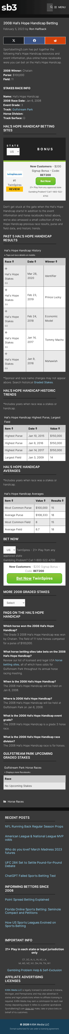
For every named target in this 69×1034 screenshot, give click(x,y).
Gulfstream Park (22, 109)
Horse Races (16, 801)
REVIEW (14, 189)
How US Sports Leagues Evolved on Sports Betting (30, 924)
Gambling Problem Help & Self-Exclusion (34, 970)
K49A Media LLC (13, 990)
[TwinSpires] (14, 174)
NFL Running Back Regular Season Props (34, 826)
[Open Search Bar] (50, 7)
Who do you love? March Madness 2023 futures (33, 851)
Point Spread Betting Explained (27, 899)
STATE (13, 145)
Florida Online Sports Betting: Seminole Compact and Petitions (33, 911)
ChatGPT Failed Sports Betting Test (30, 875)
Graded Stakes (43, 382)
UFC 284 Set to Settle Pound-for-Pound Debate (33, 864)
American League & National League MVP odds (34, 837)
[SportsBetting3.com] (9, 7)
